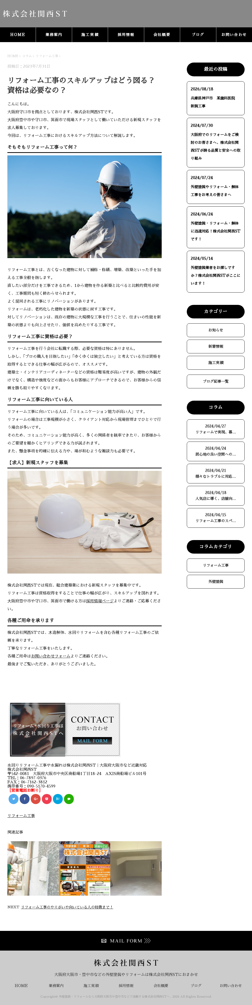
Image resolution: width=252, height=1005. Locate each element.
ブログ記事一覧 (216, 381)
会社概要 (162, 34)
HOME (18, 34)
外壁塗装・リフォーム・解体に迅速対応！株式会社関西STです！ (215, 231)
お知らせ (215, 330)
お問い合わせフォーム (50, 656)
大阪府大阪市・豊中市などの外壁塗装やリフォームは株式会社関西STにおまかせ (126, 975)
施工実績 (89, 34)
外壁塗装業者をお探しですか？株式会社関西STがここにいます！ (215, 275)
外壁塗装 (215, 581)
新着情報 (215, 346)
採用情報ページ (100, 601)
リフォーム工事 (47, 56)
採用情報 (126, 34)
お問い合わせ (234, 34)
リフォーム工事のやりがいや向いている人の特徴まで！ (67, 907)
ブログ (198, 34)
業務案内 (54, 34)
